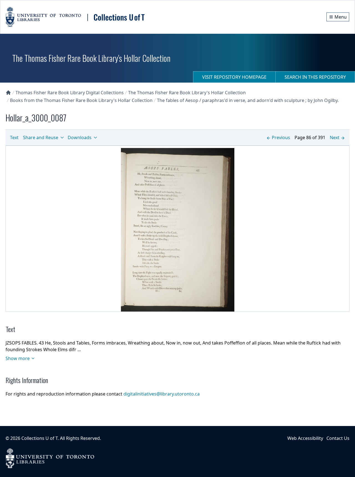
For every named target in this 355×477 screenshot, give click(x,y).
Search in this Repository (315, 77)
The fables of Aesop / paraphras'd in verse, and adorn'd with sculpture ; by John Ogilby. (248, 100)
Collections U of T (39, 438)
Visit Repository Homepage (234, 77)
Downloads (80, 137)
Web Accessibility (305, 438)
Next (334, 137)
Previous (281, 137)
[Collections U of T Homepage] (8, 92)
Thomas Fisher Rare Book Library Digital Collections (70, 93)
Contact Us (337, 438)
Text (14, 137)
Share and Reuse (40, 137)
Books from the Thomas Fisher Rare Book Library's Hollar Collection (81, 100)
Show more (18, 358)
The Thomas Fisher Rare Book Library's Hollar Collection (187, 93)
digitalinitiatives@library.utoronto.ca (161, 394)
